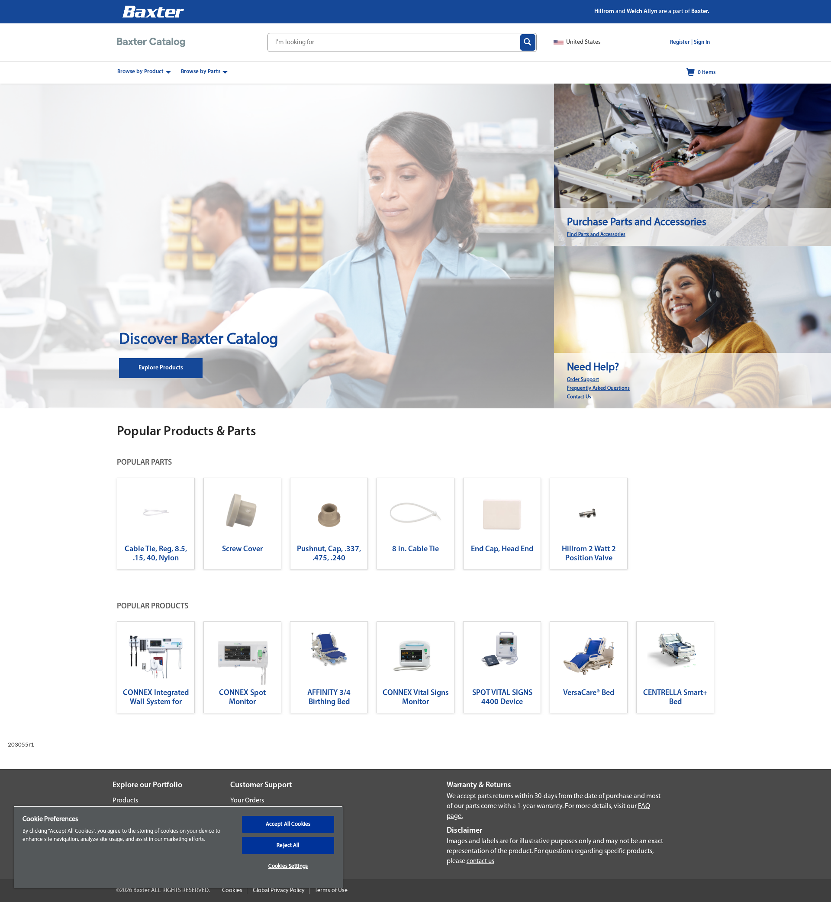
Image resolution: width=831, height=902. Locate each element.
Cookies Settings (288, 866)
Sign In (702, 42)
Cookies (232, 890)
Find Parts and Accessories (596, 234)
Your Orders (247, 800)
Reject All (288, 845)
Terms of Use (331, 890)
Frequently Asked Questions (598, 388)
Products (125, 800)
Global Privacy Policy (279, 890)
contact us (480, 861)
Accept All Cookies (288, 824)
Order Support (583, 379)
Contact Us (579, 397)
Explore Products (160, 368)
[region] (178, 847)
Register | (681, 42)
